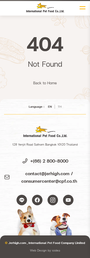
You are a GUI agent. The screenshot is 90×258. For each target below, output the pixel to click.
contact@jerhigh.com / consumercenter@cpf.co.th (49, 177)
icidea (56, 250)
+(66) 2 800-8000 (49, 161)
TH (60, 106)
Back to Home (45, 83)
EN (50, 106)
